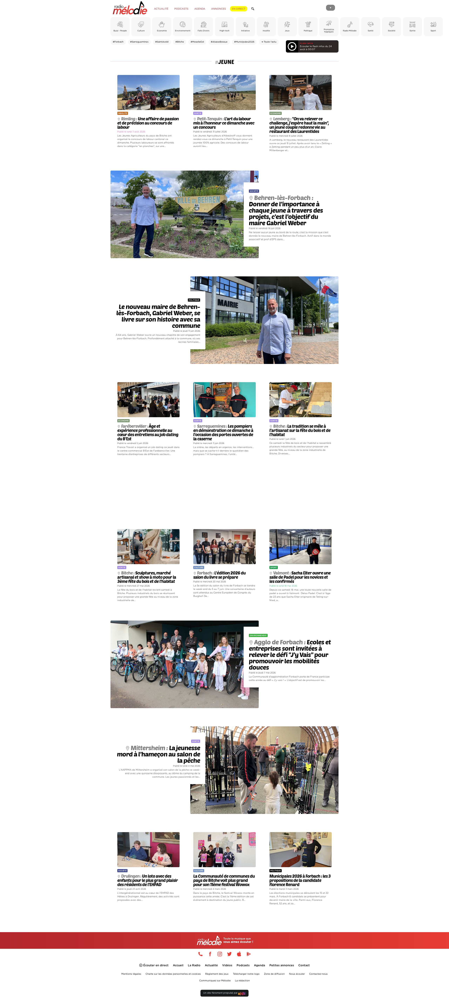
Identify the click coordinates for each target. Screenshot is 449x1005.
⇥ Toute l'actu (268, 42)
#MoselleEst (197, 42)
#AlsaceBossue (219, 42)
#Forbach (118, 42)
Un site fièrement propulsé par (220, 993)
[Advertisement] (224, 492)
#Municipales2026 (244, 42)
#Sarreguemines (139, 42)
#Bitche (179, 42)
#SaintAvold (162, 42)
